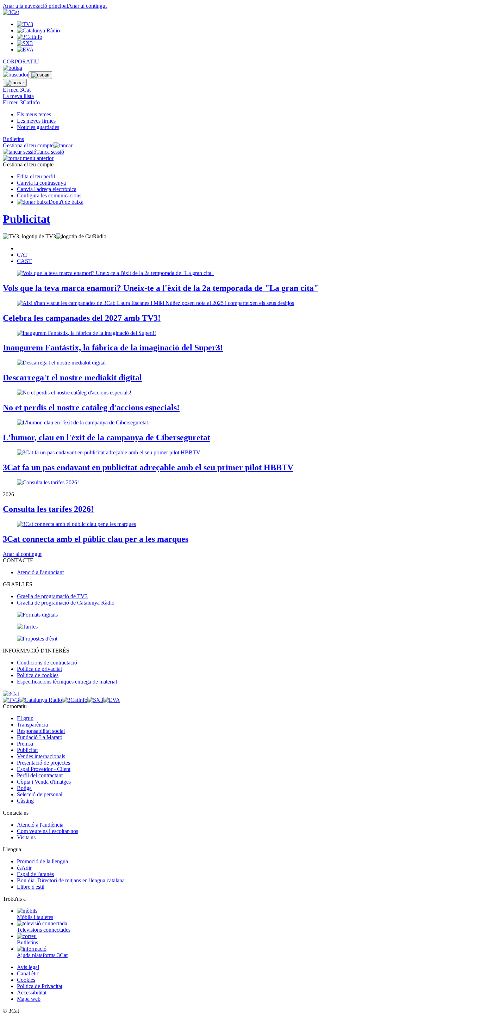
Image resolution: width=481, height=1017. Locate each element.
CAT (22, 255)
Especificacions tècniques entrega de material (67, 682)
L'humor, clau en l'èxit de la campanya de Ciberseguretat (106, 437)
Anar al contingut (87, 6)
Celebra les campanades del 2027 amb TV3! (82, 318)
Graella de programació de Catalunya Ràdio (65, 603)
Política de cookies (37, 675)
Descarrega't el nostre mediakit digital (72, 377)
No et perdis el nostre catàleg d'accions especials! (91, 407)
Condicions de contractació (47, 663)
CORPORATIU (21, 62)
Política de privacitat (39, 669)
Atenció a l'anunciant (40, 572)
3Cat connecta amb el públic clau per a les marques (95, 539)
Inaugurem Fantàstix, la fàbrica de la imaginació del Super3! (113, 347)
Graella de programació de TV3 (52, 596)
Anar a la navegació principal (35, 6)
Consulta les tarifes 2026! (48, 509)
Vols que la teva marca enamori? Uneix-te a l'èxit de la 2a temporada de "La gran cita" (160, 288)
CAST (24, 261)
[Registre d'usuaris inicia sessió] (40, 75)
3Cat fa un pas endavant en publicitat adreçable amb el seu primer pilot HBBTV (148, 467)
